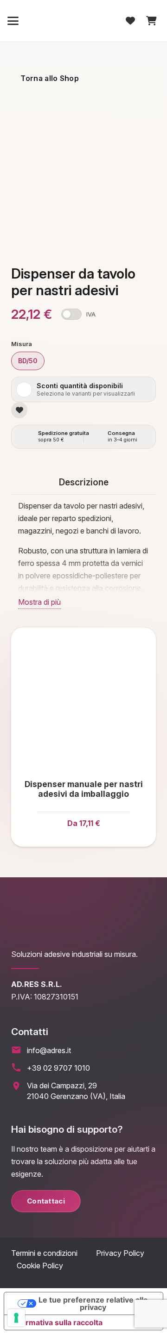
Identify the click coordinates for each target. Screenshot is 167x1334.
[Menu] (13, 20)
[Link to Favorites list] (130, 21)
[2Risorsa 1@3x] (83, 21)
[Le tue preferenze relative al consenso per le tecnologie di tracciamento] (16, 1318)
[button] (28, 361)
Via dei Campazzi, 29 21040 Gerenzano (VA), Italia (76, 1090)
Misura (21, 343)
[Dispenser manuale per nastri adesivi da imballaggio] (83, 699)
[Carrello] (150, 21)
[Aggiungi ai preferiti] (19, 410)
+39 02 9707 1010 (58, 1068)
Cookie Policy (40, 1265)
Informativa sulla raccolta (57, 1322)
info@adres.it (49, 1050)
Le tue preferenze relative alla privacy (93, 1303)
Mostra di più (39, 602)
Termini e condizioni (53, 1253)
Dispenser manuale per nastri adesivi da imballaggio (84, 789)
